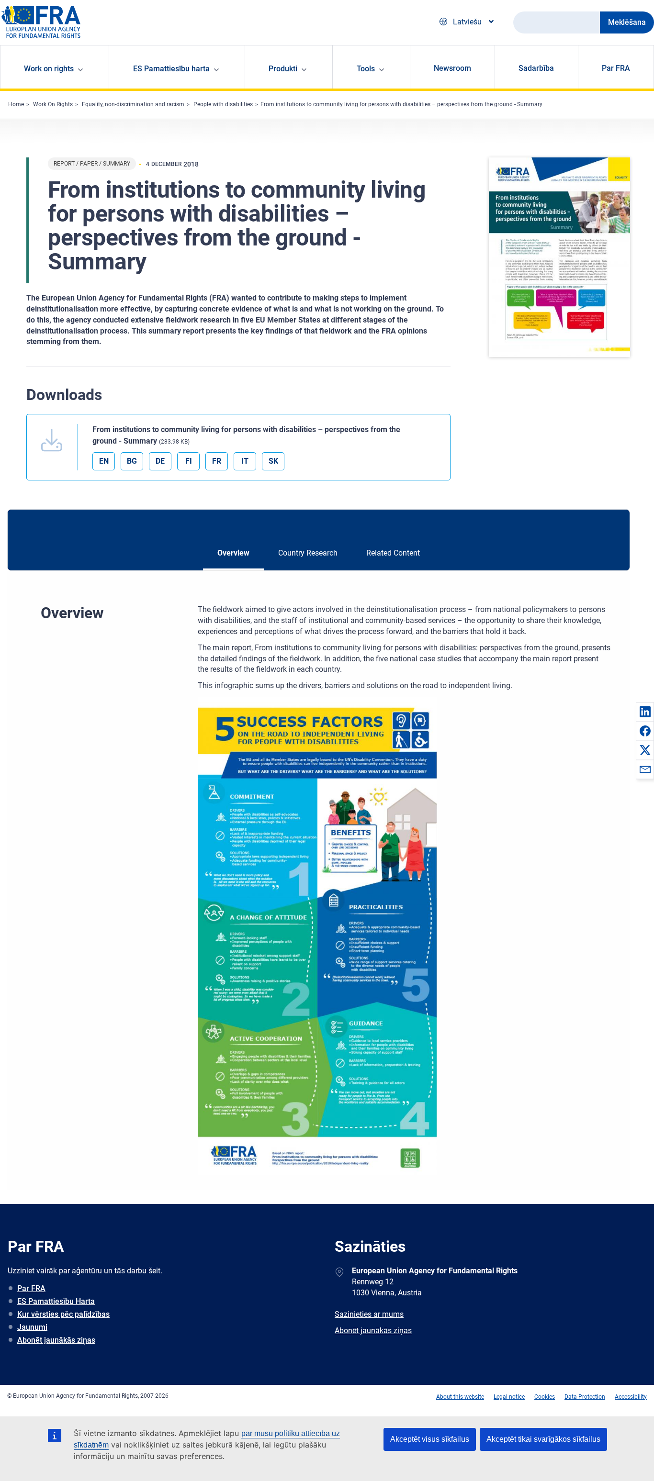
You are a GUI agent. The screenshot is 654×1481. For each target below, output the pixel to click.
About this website (460, 1396)
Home (16, 104)
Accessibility (631, 1396)
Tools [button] (366, 68)
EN (104, 461)
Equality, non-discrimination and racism (133, 104)
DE (160, 461)
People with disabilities (223, 104)
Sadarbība (536, 68)
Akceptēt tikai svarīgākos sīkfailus (543, 1439)
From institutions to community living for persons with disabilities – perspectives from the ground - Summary (401, 104)
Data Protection (584, 1396)
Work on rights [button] (49, 68)
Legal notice (509, 1396)
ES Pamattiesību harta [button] (171, 68)
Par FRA (616, 68)
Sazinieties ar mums (369, 1314)
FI (188, 461)
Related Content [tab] (393, 552)
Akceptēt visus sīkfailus (429, 1439)
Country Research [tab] (308, 552)
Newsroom (452, 68)
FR (216, 461)
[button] (645, 711)
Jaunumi (32, 1327)
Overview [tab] (233, 552)
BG (132, 461)
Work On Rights (53, 104)
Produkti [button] (283, 68)
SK (273, 461)
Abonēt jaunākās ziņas (56, 1340)
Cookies (544, 1396)
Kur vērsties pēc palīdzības (63, 1314)
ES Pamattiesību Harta (56, 1301)
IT (244, 461)
